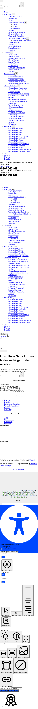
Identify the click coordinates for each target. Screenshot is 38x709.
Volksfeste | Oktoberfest (16, 292)
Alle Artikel (8, 189)
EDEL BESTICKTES (15, 191)
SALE (6, 324)
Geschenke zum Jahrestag (17, 271)
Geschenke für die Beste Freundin (19, 320)
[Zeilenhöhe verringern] (3, 582)
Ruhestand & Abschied (16, 288)
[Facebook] (1, 175)
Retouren (7, 408)
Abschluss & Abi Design (16, 284)
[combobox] (10, 376)
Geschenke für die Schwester (18, 307)
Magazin (7, 326)
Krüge (15, 200)
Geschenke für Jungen (15, 318)
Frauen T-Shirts (13, 229)
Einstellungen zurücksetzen (9, 690)
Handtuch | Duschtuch (15, 208)
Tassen (15, 199)
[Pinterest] (9, 175)
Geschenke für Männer (16, 313)
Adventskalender (14, 202)
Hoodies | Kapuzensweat (16, 231)
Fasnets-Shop (12, 193)
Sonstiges (11, 223)
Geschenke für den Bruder (17, 309)
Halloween (12, 296)
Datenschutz (8, 422)
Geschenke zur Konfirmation (18, 261)
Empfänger (8, 297)
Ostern (10, 280)
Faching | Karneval (14, 290)
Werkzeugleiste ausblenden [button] (9, 552)
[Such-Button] (22, 374)
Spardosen (11, 204)
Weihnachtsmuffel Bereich (17, 212)
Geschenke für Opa (14, 305)
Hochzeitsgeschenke (15, 282)
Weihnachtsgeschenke (15, 277)
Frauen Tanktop (13, 235)
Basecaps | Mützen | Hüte (16, 240)
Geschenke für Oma (15, 303)
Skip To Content (5, 688)
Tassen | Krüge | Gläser (16, 197)
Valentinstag (12, 275)
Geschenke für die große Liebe (18, 315)
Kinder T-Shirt (13, 237)
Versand (32, 460)
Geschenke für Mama (15, 299)
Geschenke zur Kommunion (17, 259)
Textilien (7, 225)
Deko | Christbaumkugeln (17, 206)
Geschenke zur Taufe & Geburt (18, 267)
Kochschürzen (13, 239)
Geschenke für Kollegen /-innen (19, 322)
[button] (1, 504)
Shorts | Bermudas (14, 242)
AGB (6, 418)
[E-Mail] (14, 175)
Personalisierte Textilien (16, 252)
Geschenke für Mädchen (16, 317)
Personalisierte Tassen (15, 250)
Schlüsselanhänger (14, 220)
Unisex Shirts (12, 227)
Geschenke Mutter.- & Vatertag (18, 265)
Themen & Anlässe (10, 258)
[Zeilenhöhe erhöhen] (3, 574)
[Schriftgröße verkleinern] (3, 557)
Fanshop (11, 294)
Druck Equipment (14, 221)
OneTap (13, 548)
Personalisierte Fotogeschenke (18, 256)
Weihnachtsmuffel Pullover (22, 214)
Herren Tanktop (13, 233)
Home (6, 187)
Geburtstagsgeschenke (15, 278)
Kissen (10, 195)
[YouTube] (11, 175)
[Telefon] (16, 175)
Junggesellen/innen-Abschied (18, 273)
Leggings (11, 244)
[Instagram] (4, 175)
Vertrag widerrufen (19, 469)
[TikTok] (6, 175)
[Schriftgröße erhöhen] (3, 549)
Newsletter (7, 410)
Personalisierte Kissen (15, 248)
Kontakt (7, 330)
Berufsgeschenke (14, 263)
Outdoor (11, 269)
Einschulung (12, 286)
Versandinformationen (11, 406)
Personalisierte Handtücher (17, 254)
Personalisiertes (9, 246)
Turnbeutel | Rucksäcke (16, 210)
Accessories (12, 218)
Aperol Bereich (13, 216)
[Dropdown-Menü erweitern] (14, 189)
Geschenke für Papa (15, 301)
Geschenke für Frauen (15, 311)
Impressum (8, 424)
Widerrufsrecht (9, 420)
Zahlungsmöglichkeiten (12, 404)
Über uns (7, 328)
